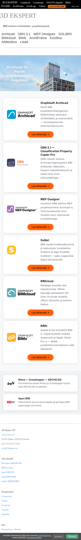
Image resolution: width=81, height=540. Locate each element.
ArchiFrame (18, 6)
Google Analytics (44, 535)
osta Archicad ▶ (57, 6)
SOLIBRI (5, 6)
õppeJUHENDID (9, 477)
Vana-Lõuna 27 (8, 435)
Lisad (24, 42)
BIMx (68, 2)
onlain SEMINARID (10, 481)
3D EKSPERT (10, 2)
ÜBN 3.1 (24, 34)
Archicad (8, 34)
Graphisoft (25, 2)
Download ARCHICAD (12, 463)
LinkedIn (6, 514)
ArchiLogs (31, 6)
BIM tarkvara (10, 26)
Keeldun (58, 536)
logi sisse (75, 6)
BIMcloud (9, 38)
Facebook (6, 505)
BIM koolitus (7, 468)
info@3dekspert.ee (10, 448)
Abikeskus (9, 42)
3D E (18, 15)
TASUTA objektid (54, 2)
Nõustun (72, 536)
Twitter (5, 501)
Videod (42, 6)
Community (38, 2)
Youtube (5, 510)
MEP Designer (44, 34)
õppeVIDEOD (8, 472)
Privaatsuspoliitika (34, 537)
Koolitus (56, 38)
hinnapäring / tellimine (11, 529)
